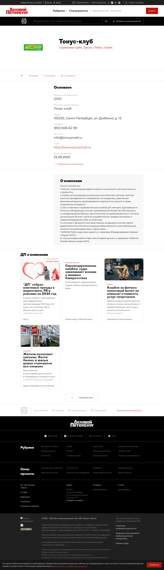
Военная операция (102, 451)
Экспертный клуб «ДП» (52, 468)
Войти (152, 11)
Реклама (116, 10)
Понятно (154, 565)
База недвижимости (102, 472)
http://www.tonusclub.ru (72, 147)
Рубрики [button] (59, 10)
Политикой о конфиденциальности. (70, 566)
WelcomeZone (124, 472)
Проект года (124, 451)
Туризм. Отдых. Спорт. (98, 47)
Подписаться (82, 2)
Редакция (25, 497)
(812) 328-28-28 (99, 489)
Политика (46, 455)
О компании (49, 76)
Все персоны (58, 410)
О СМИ (23, 492)
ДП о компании (68, 76)
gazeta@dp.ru (124, 489)
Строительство (73, 455)
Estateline (97, 468)
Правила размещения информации (129, 410)
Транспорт (98, 446)
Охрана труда (122, 543)
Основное (33, 76)
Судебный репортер (128, 446)
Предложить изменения (70, 164)
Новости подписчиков (129, 455)
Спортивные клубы (70, 47)
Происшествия (100, 455)
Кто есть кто (72, 468)
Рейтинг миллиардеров (77, 472)
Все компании (41, 410)
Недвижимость (48, 451)
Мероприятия (100, 10)
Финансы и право (49, 446)
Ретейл (69, 451)
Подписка (25, 501)
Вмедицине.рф (125, 468)
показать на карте (74, 500)
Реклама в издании (29, 506)
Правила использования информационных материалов (127, 536)
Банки (69, 446)
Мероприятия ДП (49, 472)
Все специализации (77, 410)
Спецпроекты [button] (79, 10)
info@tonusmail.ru (68, 137)
